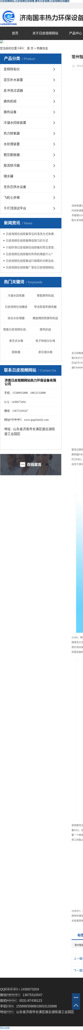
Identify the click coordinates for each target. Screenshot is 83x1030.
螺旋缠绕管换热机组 (45, 318)
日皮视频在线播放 (16, 306)
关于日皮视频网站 (45, 33)
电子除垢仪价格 (45, 340)
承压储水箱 (45, 352)
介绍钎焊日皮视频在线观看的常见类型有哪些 (32, 247)
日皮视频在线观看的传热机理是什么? (29, 254)
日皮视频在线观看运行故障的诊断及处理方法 (32, 260)
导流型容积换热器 (45, 306)
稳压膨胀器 (12, 155)
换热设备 (10, 112)
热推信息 (42, 48)
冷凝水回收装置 (15, 122)
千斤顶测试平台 (15, 208)
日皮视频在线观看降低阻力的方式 (27, 240)
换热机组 (10, 101)
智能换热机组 (45, 295)
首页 (15, 33)
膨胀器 (16, 352)
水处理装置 (12, 144)
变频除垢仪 (12, 69)
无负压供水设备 (15, 187)
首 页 (30, 48)
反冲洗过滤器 (13, 90)
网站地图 (5, 1028)
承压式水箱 (16, 340)
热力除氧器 (12, 133)
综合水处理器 (16, 318)
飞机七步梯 (12, 197)
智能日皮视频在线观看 (16, 329)
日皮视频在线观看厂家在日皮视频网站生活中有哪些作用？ (32, 267)
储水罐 (8, 176)
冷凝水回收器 (16, 295)
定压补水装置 (13, 80)
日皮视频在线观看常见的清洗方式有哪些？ (32, 233)
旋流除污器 (12, 165)
